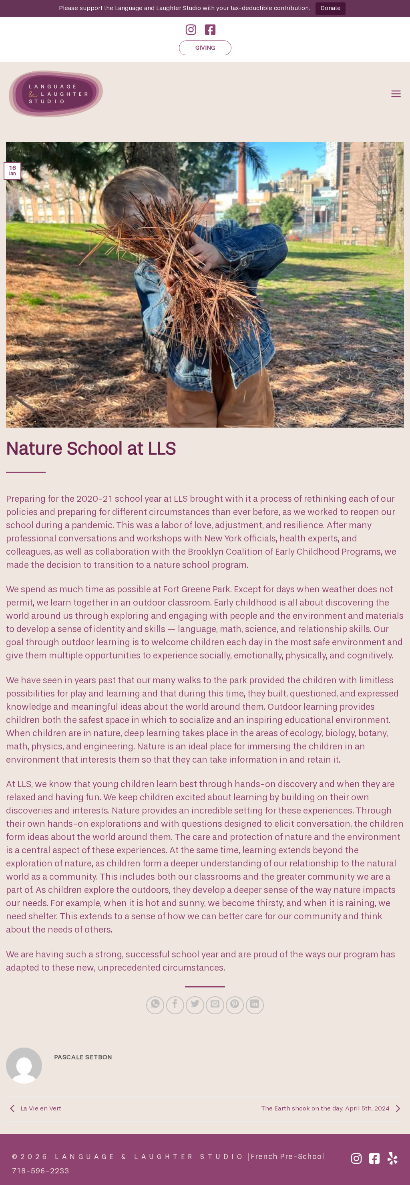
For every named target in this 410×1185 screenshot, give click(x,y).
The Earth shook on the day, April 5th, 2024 (326, 1108)
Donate (330, 8)
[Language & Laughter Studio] (100, 94)
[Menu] (396, 94)
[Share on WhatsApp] (155, 1005)
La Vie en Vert (40, 1108)
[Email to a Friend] (215, 1005)
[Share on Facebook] (175, 1005)
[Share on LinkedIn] (255, 1005)
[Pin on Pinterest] (235, 1005)
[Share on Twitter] (195, 1005)
